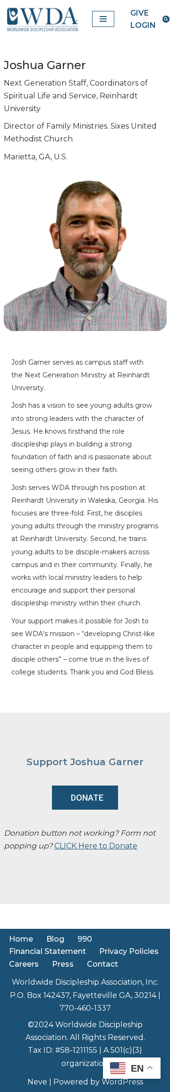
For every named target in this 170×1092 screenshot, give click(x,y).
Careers (24, 964)
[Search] (166, 19)
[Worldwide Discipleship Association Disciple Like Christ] (42, 19)
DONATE (87, 798)
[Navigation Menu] (103, 19)
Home (21, 939)
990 (84, 939)
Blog (55, 939)
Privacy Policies (129, 951)
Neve (37, 1081)
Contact (102, 964)
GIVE (139, 13)
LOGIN (143, 25)
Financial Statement (47, 951)
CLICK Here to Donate (95, 845)
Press (63, 964)
